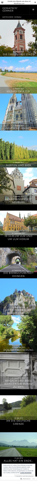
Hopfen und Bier (18, 165)
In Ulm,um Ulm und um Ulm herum (18, 238)
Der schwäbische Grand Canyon (18, 311)
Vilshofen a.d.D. (18, 91)
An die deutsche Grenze (18, 422)
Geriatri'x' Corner (10, 9)
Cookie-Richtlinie (25, 473)
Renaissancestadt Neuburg (18, 201)
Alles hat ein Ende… (18, 460)
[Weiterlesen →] (18, 38)
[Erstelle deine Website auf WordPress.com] (18, 2)
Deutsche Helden (18, 128)
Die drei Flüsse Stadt (18, 54)
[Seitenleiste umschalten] (33, 9)
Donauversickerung (18, 350)
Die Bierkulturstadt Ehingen (18, 274)
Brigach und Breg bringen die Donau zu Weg (18, 383)
